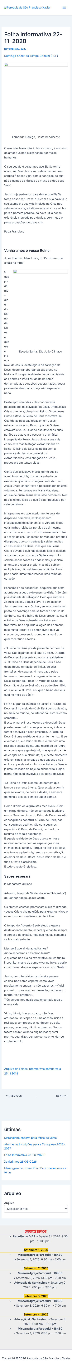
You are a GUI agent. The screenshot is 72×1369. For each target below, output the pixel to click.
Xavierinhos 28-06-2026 (20, 1161)
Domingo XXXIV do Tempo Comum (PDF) (31, 56)
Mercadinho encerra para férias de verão (30, 1138)
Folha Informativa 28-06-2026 (24, 1155)
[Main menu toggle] (64, 8)
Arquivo (9, 1203)
